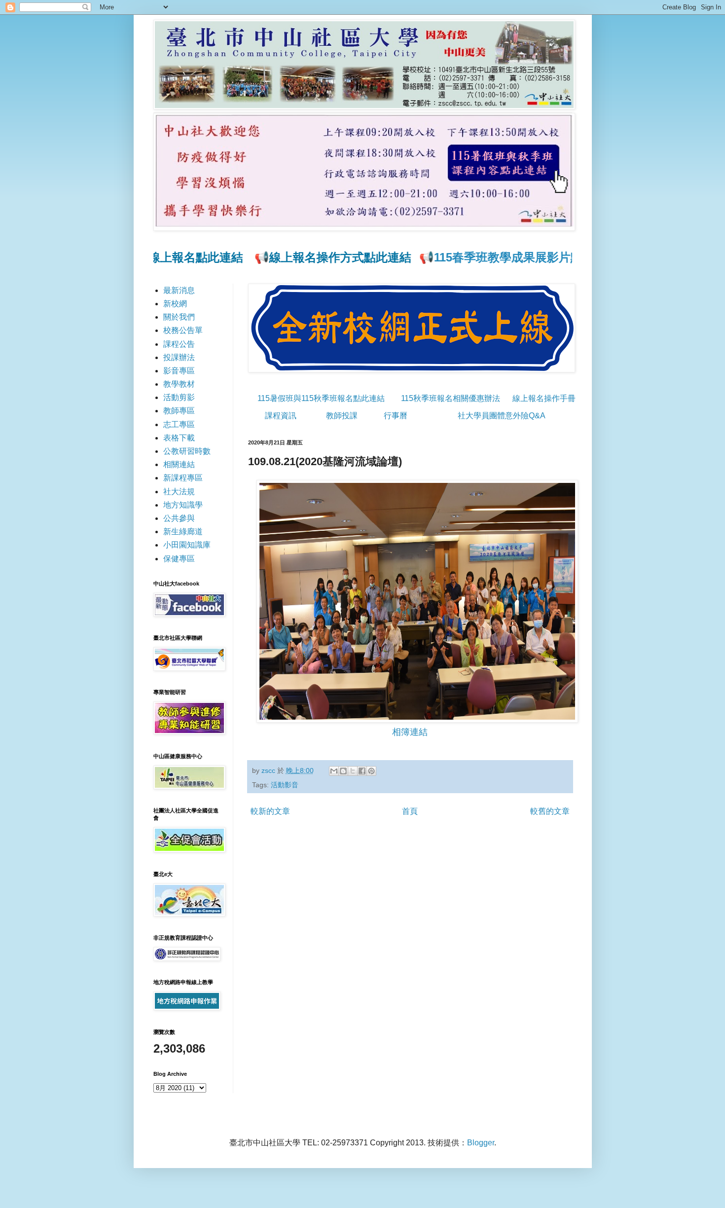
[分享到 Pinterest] (371, 771)
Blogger (480, 1142)
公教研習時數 (187, 451)
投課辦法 (179, 357)
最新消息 (179, 290)
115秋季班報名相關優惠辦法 (450, 398)
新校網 (175, 303)
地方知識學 (183, 505)
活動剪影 (179, 397)
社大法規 (179, 491)
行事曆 (395, 415)
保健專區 (179, 558)
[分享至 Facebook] (362, 771)
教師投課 (342, 415)
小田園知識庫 (187, 545)
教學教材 (179, 384)
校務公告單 (183, 330)
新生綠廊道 (183, 531)
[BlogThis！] (343, 771)
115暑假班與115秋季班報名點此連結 (321, 398)
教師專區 (179, 410)
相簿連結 (410, 732)
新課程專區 (183, 478)
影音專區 (179, 370)
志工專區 (179, 424)
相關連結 (179, 464)
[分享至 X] (353, 771)
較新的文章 (270, 811)
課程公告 (179, 344)
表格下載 (179, 438)
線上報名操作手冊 (544, 398)
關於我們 (179, 317)
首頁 (410, 811)
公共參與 (179, 518)
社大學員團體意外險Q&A (501, 415)
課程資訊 (280, 415)
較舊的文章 (550, 811)
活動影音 (284, 785)
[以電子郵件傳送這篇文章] (334, 771)
